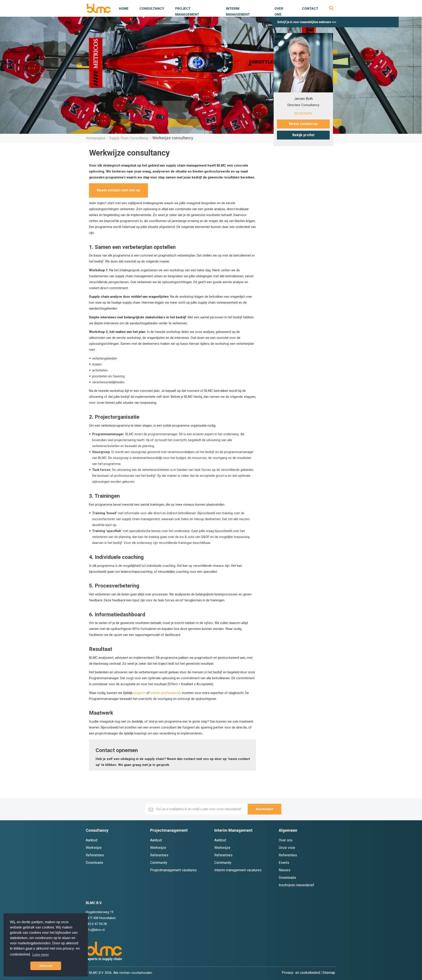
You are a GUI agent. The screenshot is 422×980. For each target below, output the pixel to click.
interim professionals (166, 693)
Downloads (94, 863)
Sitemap (328, 972)
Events (284, 863)
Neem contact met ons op (118, 190)
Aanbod (91, 840)
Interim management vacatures (238, 870)
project (138, 693)
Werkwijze (94, 848)
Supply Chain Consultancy (128, 138)
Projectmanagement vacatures (173, 870)
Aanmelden (264, 809)
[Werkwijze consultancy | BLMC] (99, 8)
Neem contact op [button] (303, 124)
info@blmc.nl (95, 930)
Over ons (286, 840)
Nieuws (284, 870)
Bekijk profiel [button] (303, 135)
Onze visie (287, 848)
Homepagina (95, 138)
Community (158, 863)
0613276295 (303, 114)
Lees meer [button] (40, 954)
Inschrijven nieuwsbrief (296, 885)
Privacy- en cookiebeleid (301, 972)
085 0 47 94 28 (96, 924)
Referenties (95, 855)
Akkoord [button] (45, 965)
